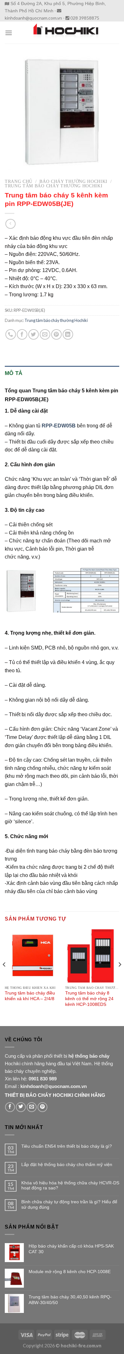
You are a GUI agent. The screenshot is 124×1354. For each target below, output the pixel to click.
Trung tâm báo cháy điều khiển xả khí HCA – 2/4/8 (30, 996)
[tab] (62, 373)
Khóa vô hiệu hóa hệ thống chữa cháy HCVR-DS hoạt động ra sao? (70, 1185)
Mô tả (14, 373)
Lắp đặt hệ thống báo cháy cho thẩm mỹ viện (66, 1164)
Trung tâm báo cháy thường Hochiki (53, 186)
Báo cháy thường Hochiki (73, 181)
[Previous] (4, 976)
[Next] (119, 976)
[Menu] (8, 32)
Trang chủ (18, 181)
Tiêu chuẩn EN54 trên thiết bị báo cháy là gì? (66, 1146)
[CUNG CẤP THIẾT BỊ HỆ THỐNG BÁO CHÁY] (65, 32)
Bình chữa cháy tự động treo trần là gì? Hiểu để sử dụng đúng (69, 1204)
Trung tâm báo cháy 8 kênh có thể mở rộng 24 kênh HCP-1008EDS (89, 998)
